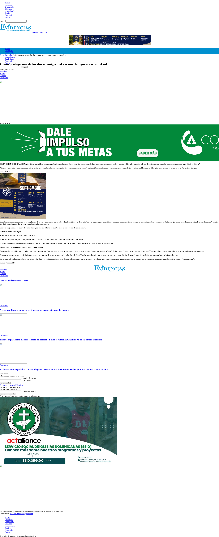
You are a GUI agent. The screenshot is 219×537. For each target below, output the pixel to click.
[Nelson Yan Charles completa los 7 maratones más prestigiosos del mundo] (13, 304)
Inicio (2, 55)
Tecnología (9, 15)
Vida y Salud (9, 55)
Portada (7, 3)
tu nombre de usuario (28, 378)
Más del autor (22, 280)
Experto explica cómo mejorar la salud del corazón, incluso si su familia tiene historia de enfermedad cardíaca (51, 340)
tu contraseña (26, 380)
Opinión (7, 13)
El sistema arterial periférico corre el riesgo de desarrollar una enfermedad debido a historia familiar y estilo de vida (54, 369)
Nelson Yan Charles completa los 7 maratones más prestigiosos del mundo (34, 310)
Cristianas (8, 9)
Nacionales (9, 5)
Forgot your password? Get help (11, 385)
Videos (7, 17)
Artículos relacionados (8, 280)
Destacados (4, 306)
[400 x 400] (23, 218)
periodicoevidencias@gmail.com (21, 514)
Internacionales (10, 11)
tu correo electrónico (28, 391)
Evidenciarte (9, 7)
